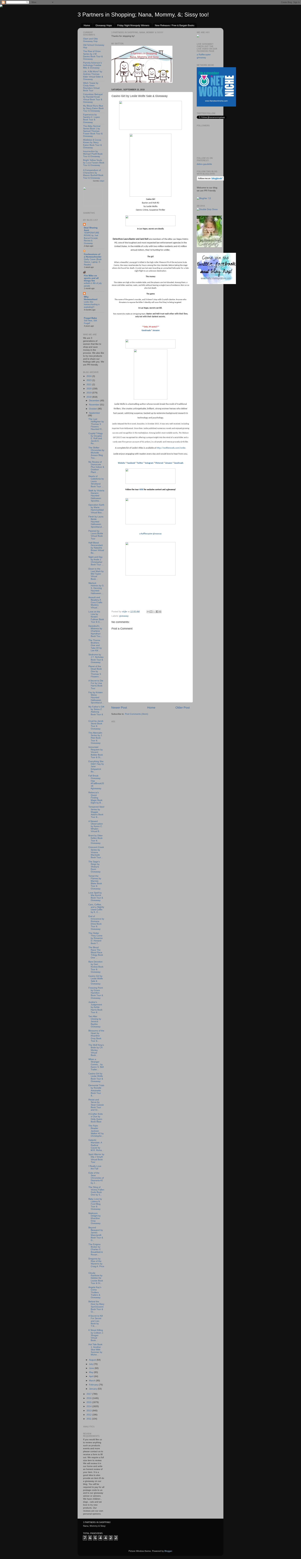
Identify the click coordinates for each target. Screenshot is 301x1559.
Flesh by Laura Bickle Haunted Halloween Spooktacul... (96, 521)
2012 (89, 1415)
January (93, 1389)
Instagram (149, 463)
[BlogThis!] (151, 611)
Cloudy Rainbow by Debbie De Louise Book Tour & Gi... (95, 1278)
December (94, 400)
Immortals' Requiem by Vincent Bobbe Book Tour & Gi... (95, 752)
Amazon (156, 330)
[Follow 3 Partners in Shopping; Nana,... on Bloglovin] (210, 180)
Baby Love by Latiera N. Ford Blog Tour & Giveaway (95, 1204)
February (94, 1385)
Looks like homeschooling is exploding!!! (92, 304)
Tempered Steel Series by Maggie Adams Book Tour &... (96, 812)
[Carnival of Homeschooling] (209, 246)
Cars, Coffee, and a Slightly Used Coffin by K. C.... (96, 908)
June (92, 1368)
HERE (141, 490)
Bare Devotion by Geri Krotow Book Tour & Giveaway (95, 967)
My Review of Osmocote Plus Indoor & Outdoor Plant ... (96, 467)
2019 (89, 393)
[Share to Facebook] (157, 611)
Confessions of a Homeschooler (92, 255)
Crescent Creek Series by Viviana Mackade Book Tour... (96, 852)
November (94, 404)
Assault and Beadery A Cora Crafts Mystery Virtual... (95, 602)
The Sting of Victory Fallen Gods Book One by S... (96, 1191)
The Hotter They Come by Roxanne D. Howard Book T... (95, 938)
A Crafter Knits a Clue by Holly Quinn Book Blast (95, 1118)
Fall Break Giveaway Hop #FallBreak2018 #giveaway (96, 782)
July (91, 1364)
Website (121, 463)
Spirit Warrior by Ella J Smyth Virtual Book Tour (96, 1158)
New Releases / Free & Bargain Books (174, 25)
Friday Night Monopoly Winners (133, 25)
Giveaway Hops (103, 25)
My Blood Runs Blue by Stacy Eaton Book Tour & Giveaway (93, 108)
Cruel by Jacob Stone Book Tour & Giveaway (95, 725)
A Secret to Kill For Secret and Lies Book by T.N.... (95, 1321)
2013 (89, 1410)
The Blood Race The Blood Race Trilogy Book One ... (95, 952)
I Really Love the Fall (94, 1167)
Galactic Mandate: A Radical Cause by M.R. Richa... (96, 1145)
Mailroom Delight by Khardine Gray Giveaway (94, 1218)
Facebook (131, 463)
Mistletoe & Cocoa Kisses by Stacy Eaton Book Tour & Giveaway (92, 144)
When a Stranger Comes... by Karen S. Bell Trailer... (96, 1064)
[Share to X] (154, 611)
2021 (89, 384)
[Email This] (148, 611)
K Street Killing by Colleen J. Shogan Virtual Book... (96, 1335)
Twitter (140, 463)
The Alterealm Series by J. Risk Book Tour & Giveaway (95, 738)
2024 (89, 376)
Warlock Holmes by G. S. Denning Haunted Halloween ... (96, 588)
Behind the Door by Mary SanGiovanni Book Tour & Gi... (96, 1306)
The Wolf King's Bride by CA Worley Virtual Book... (96, 1050)
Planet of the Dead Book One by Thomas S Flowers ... (95, 671)
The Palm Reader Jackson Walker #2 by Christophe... (96, 1131)
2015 (89, 1402)
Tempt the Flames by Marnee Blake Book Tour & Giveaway (95, 882)
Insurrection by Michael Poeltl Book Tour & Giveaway (93, 154)
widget (101, 181)
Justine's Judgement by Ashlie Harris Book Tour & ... (95, 1007)
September (94, 413)
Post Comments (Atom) (136, 714)
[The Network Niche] (216, 106)
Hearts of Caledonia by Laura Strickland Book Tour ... (96, 481)
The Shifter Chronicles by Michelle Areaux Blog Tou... (96, 453)
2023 (89, 380)
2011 (89, 1419)
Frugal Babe (90, 318)
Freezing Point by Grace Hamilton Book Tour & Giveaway (95, 993)
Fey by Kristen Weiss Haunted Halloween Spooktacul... (96, 697)
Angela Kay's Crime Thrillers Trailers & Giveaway (94, 1292)
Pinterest (159, 463)
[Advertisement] (134, 743)
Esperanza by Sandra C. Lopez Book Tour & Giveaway (91, 118)
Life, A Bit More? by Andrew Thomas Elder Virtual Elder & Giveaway (93, 75)
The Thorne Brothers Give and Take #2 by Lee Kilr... (95, 645)
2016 (89, 1398)
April (91, 1376)
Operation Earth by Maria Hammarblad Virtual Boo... (96, 509)
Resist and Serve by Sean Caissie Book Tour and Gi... (96, 1105)
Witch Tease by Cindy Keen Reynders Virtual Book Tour (91, 87)
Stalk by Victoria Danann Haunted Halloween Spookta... (96, 495)
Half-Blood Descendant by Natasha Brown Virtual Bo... (96, 548)
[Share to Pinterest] (160, 611)
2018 (89, 397)
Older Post (182, 707)
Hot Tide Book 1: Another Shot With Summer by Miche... (95, 1349)
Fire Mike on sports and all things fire (91, 278)
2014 (89, 1406)
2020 (89, 388)
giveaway (124, 616)
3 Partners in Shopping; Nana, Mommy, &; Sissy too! (143, 14)
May (91, 1372)
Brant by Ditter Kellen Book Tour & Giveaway (95, 839)
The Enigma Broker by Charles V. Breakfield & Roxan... (95, 1249)
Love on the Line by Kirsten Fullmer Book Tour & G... (96, 617)
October (93, 409)
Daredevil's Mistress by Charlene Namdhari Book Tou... (95, 631)
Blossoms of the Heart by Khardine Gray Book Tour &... (96, 1036)
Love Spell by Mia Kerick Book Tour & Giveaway (95, 897)
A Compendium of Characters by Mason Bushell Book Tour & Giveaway (93, 174)
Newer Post (119, 707)
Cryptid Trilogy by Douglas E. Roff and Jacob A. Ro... (95, 438)
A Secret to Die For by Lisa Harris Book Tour (95, 684)
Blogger (168, 1551)
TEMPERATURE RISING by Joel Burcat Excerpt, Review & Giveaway (91, 238)
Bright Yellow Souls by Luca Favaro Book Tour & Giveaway (93, 162)
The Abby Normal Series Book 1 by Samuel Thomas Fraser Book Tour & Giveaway (93, 131)
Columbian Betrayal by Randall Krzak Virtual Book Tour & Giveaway (93, 98)
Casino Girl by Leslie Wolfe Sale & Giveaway (95, 980)
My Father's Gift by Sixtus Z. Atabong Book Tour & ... (96, 712)
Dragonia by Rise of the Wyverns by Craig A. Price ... (96, 1264)
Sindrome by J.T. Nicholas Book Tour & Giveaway (95, 658)
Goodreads (146, 330)
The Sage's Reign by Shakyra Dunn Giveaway (94, 866)
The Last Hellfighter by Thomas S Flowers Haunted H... (96, 424)
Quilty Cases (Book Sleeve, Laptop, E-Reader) (93, 262)
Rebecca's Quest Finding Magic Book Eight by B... (95, 797)
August (93, 1360)
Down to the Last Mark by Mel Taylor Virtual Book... (96, 574)
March (92, 1380)
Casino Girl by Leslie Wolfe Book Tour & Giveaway (95, 1077)
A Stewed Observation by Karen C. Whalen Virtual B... (95, 826)
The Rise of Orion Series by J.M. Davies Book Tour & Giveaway (93, 55)
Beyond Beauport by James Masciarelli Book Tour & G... (95, 1233)
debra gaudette (204, 164)
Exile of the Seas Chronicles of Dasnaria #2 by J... (96, 1178)
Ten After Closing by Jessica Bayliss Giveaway (94, 1021)
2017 (89, 1394)
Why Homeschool (90, 298)
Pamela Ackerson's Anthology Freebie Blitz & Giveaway (92, 65)
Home (87, 25)
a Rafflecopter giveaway (150, 534)
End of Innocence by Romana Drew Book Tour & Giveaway (96, 922)
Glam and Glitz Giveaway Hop (90, 40)
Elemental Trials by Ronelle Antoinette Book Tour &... (96, 1090)
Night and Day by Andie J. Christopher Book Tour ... (95, 561)
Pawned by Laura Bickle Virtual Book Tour (95, 535)
